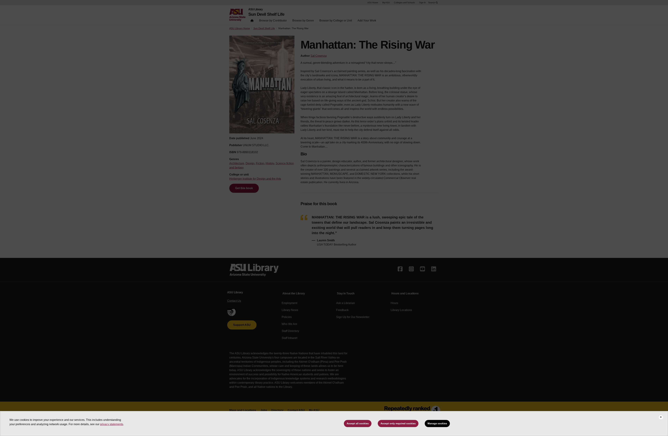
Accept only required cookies (398, 423)
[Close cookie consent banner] (660, 417)
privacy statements (111, 424)
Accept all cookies (358, 423)
